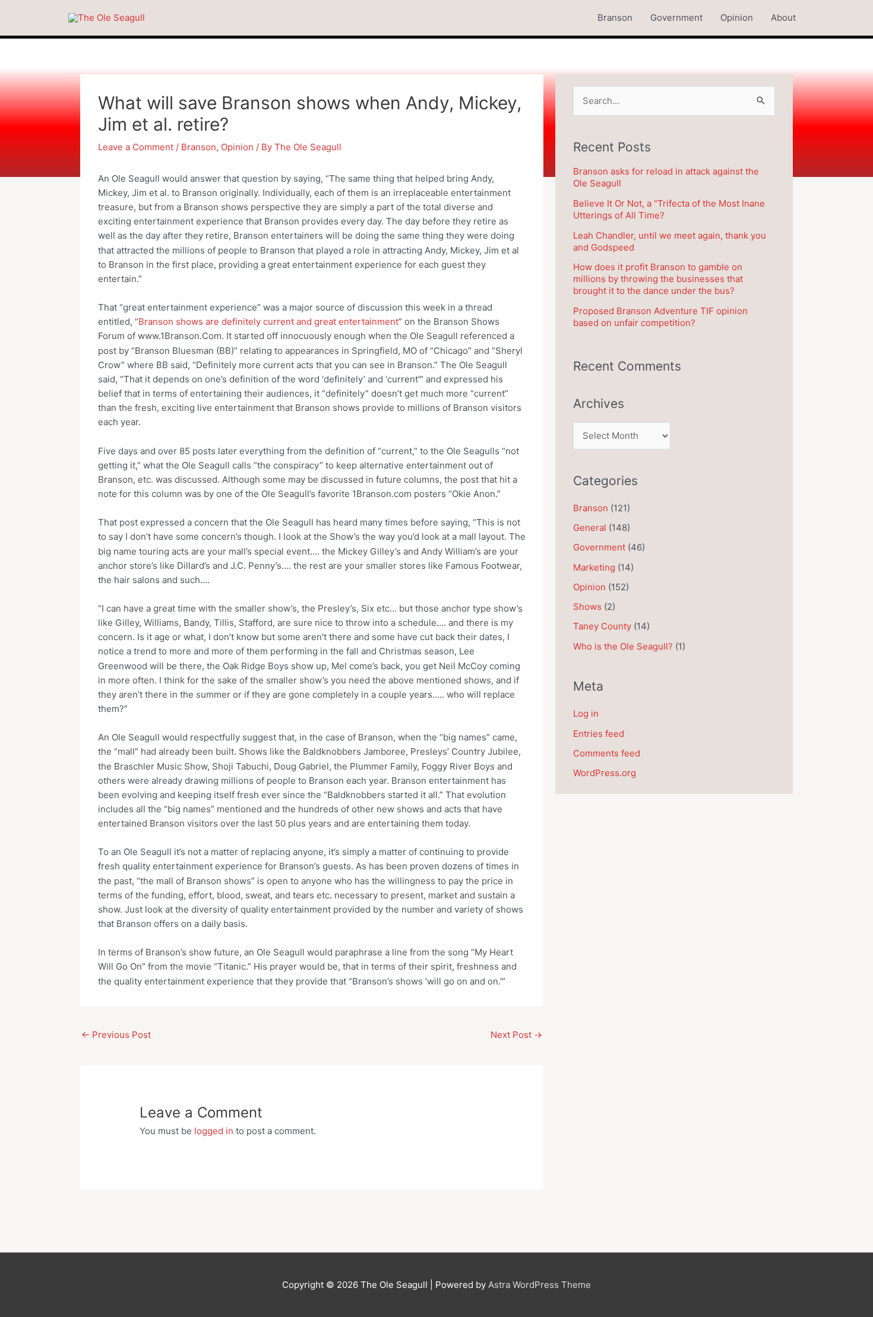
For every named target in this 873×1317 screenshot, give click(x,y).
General (589, 527)
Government (676, 17)
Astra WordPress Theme (539, 1284)
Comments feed (606, 753)
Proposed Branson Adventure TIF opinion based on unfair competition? (660, 316)
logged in (213, 1130)
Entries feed (598, 733)
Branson (614, 17)
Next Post (516, 1034)
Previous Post (116, 1034)
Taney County (602, 626)
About (783, 17)
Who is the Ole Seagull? (623, 646)
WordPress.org (604, 772)
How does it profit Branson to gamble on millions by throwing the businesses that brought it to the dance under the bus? (658, 278)
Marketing (594, 567)
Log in (586, 713)
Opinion (736, 17)
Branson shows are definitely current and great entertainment (268, 321)
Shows (587, 606)
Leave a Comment (135, 147)
